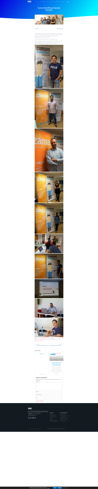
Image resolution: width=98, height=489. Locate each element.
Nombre (37, 391)
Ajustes (64, 487)
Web (36, 397)
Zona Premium (52, 1)
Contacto (62, 1)
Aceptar (55, 487)
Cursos (40, 1)
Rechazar (60, 487)
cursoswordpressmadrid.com (31, 415)
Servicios (48, 1)
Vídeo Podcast (58, 1)
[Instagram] (29, 418)
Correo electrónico (39, 394)
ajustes (49, 488)
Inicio (37, 1)
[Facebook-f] (31, 418)
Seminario (42, 353)
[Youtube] (33, 418)
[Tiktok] (35, 418)
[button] (57, 29)
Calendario (43, 1)
